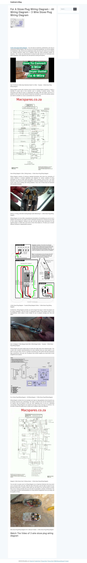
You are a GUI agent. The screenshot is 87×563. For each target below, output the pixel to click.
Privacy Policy (44, 561)
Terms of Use (50, 561)
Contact (66, 561)
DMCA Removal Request (59, 561)
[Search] (75, 9)
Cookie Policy (37, 561)
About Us (32, 561)
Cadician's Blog (16, 2)
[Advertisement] (32, 37)
